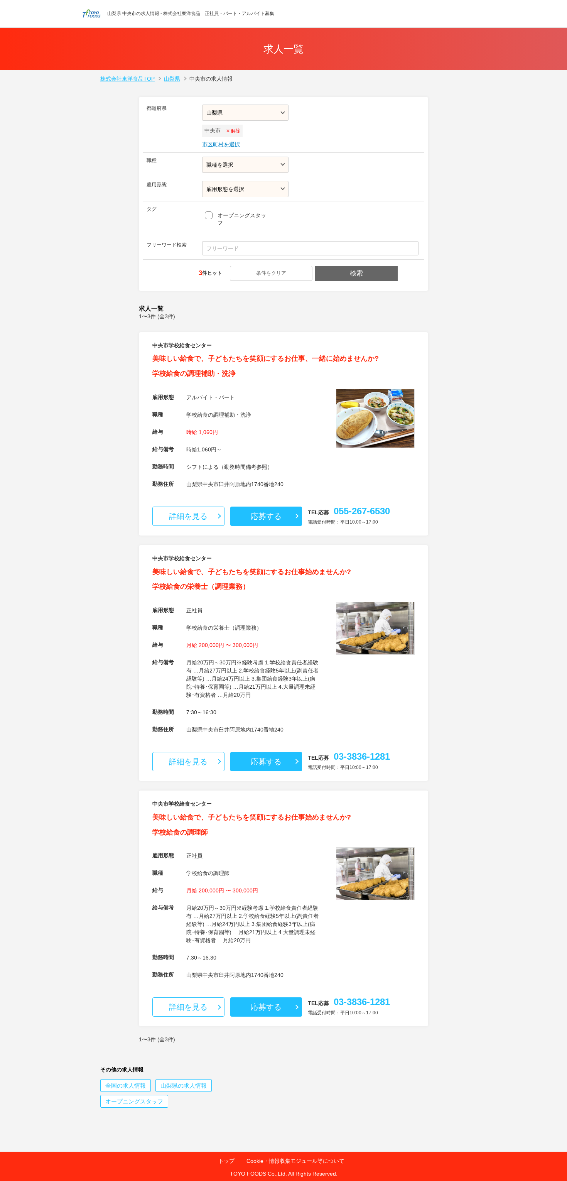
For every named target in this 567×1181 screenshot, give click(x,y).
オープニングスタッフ (242, 219)
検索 (356, 273)
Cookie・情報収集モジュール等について (295, 1161)
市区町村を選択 (221, 144)
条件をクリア (271, 273)
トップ (226, 1161)
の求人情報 (125, 1085)
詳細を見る (188, 516)
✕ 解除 (233, 130)
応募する (266, 516)
